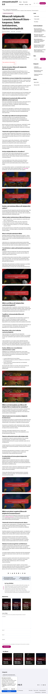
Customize (5, 688)
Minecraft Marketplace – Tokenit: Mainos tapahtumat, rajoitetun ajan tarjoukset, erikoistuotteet (39, 41)
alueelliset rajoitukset (9, 516)
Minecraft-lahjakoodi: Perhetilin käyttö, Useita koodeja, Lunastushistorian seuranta (40, 50)
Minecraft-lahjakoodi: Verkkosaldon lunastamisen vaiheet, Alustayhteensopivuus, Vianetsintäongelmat (40, 30)
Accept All (9, 691)
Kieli (30, 4)
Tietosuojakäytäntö (42, 690)
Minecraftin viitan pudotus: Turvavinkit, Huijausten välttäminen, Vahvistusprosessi (40, 35)
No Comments (18, 31)
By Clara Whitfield (7, 31)
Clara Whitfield (9, 583)
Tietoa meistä (36, 19)
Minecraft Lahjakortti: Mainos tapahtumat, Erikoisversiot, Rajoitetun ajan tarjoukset (39, 46)
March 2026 (36, 82)
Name (3, 630)
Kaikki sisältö (21, 4)
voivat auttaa (25, 168)
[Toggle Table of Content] (14, 64)
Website (3, 639)
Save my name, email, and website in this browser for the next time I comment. (16, 644)
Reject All (13, 688)
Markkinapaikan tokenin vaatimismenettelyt (38, 71)
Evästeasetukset (38, 692)
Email (3, 634)
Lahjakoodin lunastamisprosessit (8, 13)
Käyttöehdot (44, 692)
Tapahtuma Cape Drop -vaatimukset (38, 75)
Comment (4, 616)
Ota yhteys (26, 4)
